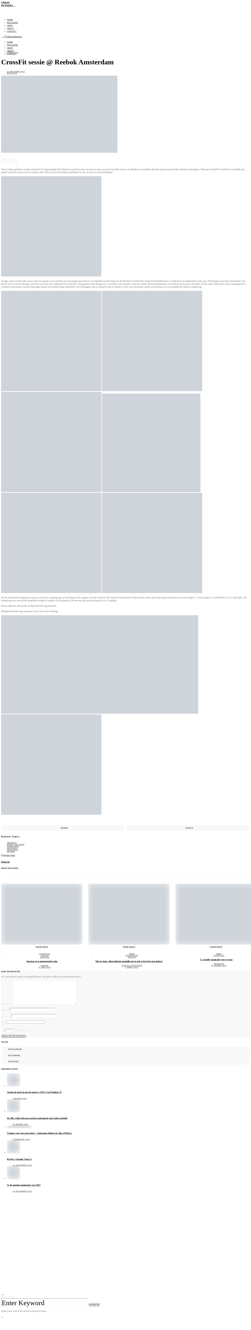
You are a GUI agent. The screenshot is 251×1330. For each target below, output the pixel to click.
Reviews (44, 957)
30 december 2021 (22, 1191)
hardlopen (13, 846)
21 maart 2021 (219, 965)
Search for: (8, 1297)
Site (3, 1022)
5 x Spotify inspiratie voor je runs (216, 959)
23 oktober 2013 (16, 71)
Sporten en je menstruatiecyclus (42, 961)
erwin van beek (16, 844)
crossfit (12, 843)
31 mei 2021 (45, 967)
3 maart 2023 (20, 1098)
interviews (132, 955)
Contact (11, 31)
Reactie (6, 1004)
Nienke (45, 965)
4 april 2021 (132, 967)
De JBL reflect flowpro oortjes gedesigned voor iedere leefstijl (37, 1118)
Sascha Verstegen (132, 965)
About (10, 28)
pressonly (13, 850)
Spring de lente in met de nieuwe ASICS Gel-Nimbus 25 (34, 1092)
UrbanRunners (7, 4)
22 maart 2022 (20, 1124)
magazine (12, 23)
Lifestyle (12, 52)
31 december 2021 (22, 1165)
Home (10, 20)
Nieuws (45, 955)
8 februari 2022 (21, 1139)
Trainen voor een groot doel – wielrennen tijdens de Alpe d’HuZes (39, 1133)
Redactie (12, 73)
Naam (5, 1010)
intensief (12, 848)
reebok (11, 851)
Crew (10, 26)
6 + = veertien (13, 1030)
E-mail (6, 1016)
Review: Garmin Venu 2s (19, 1159)
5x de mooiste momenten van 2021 (24, 1185)
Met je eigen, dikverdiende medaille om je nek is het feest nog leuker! (129, 961)
